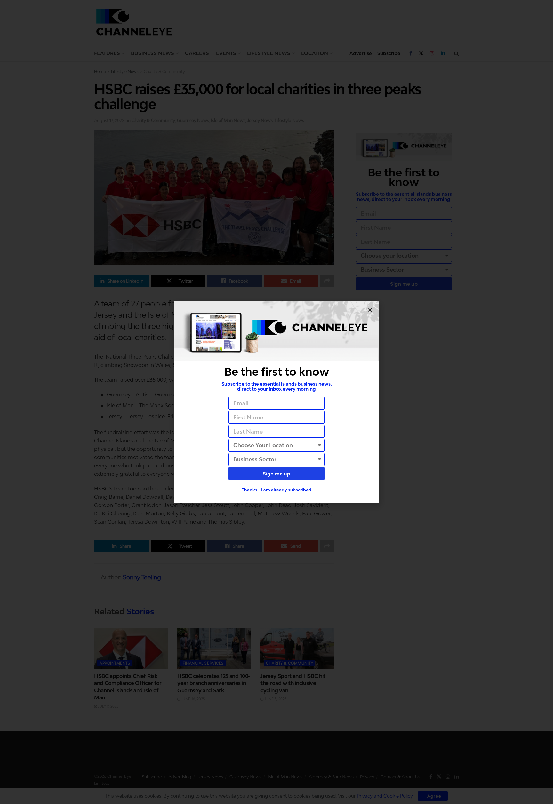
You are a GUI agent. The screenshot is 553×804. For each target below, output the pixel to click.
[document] (276, 402)
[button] (370, 309)
